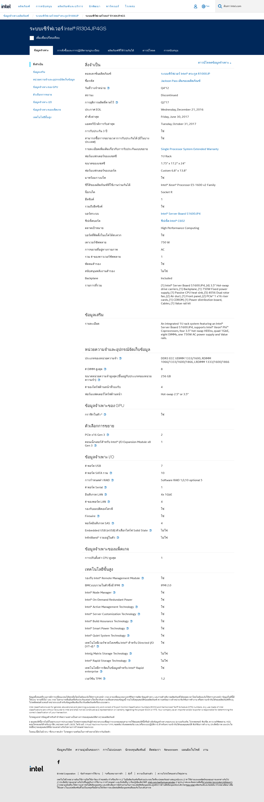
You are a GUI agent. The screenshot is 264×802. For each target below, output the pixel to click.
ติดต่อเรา (155, 750)
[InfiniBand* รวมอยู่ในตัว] (118, 537)
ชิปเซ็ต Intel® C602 (173, 221)
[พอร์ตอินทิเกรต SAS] (113, 523)
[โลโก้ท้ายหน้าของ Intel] (37, 768)
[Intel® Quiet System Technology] (128, 635)
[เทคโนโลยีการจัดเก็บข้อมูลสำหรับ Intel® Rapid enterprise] (101, 671)
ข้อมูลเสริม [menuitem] (39, 72)
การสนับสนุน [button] (44, 6)
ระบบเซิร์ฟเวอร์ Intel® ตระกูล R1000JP (185, 74)
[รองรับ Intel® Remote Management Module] (143, 578)
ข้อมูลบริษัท (64, 750)
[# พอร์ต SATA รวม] (111, 472)
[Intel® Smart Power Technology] (127, 628)
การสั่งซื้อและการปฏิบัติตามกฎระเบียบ (78, 50)
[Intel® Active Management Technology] (136, 606)
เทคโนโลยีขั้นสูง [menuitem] (42, 117)
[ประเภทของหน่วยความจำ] (120, 358)
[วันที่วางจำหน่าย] (108, 88)
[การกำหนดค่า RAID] (112, 480)
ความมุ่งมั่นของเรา (87, 750)
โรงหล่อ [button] (130, 6)
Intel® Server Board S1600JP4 (181, 214)
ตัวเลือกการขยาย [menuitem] (42, 94)
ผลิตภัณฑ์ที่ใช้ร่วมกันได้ (121, 50)
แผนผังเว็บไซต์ (191, 750)
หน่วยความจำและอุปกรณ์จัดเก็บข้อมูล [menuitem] (54, 79)
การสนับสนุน (171, 50)
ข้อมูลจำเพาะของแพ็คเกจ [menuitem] (47, 109)
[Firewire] (98, 516)
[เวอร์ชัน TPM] (104, 678)
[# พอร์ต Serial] (105, 487)
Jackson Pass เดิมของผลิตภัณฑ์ (180, 81)
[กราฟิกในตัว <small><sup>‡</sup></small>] (105, 414)
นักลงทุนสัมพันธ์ (135, 750)
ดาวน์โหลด (149, 50)
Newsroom (171, 750)
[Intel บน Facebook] (58, 762)
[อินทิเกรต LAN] (106, 494)
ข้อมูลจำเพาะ (41, 50)
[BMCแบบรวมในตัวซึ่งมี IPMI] (123, 585)
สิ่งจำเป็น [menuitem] (38, 64)
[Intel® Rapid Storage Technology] (129, 660)
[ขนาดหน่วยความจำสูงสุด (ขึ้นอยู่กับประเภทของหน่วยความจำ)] (99, 379)
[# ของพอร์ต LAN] (109, 501)
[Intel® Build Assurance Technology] (131, 621)
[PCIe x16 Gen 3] (108, 434)
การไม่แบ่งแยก (112, 750)
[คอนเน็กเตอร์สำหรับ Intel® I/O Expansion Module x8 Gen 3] (95, 445)
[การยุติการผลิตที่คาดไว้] (117, 102)
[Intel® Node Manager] (114, 592)
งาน (205, 750)
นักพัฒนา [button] (94, 6)
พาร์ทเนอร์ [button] (112, 6)
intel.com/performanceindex (161, 782)
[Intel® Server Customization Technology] (139, 614)
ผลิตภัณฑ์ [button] (24, 6)
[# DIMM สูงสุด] (105, 369)
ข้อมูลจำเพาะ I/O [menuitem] (42, 102)
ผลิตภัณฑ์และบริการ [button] (70, 6)
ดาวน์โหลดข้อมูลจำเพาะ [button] (213, 62)
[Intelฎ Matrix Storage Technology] (131, 653)
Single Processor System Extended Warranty (190, 149)
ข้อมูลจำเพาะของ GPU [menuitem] (45, 87)
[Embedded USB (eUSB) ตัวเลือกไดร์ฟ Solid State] (150, 530)
